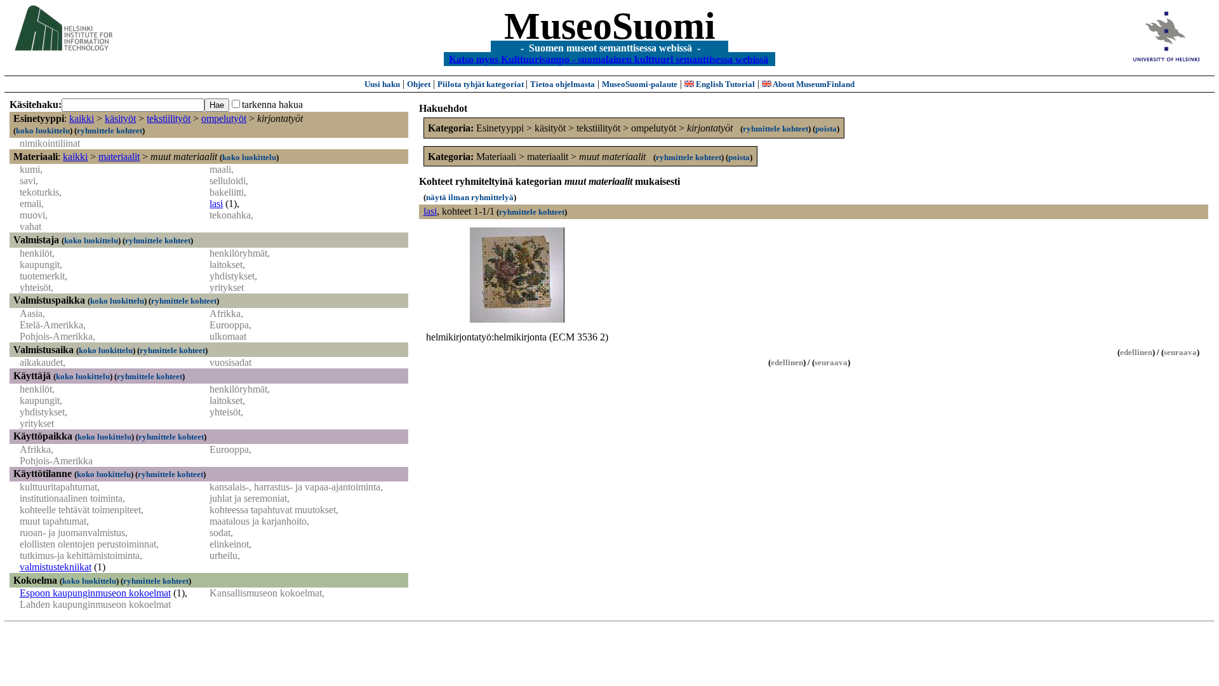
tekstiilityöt (168, 118)
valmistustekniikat (55, 567)
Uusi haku (382, 84)
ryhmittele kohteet (109, 130)
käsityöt (120, 118)
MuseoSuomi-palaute (639, 84)
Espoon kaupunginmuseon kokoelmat (95, 593)
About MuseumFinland (813, 84)
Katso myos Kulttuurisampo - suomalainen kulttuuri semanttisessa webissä (608, 58)
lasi (216, 203)
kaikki (81, 118)
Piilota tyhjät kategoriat (481, 84)
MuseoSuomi (610, 26)
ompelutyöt (223, 118)
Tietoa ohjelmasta (562, 84)
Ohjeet (418, 84)
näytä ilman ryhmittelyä (470, 197)
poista (826, 128)
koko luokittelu (43, 130)
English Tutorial (724, 84)
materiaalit (119, 156)
